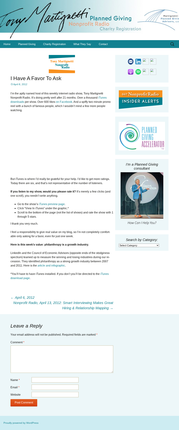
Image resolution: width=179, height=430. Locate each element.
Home (6, 44)
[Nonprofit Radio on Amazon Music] (146, 71)
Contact (103, 44)
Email (14, 387)
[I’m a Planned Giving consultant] (142, 199)
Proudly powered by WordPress (20, 422)
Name (15, 380)
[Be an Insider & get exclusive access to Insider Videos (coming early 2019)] (140, 99)
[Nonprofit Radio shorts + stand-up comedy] (153, 71)
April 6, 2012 (22, 297)
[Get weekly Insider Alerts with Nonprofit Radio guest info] (131, 61)
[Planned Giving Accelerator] (142, 136)
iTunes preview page (52, 204)
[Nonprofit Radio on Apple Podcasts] (131, 71)
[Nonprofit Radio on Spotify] (138, 71)
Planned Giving (26, 44)
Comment (17, 342)
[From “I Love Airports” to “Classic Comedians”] (153, 61)
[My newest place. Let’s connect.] (146, 61)
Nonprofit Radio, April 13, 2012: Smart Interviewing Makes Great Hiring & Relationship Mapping (63, 305)
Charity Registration (54, 44)
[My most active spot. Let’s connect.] (138, 61)
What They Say (82, 44)
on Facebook (64, 101)
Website (15, 394)
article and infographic (51, 265)
